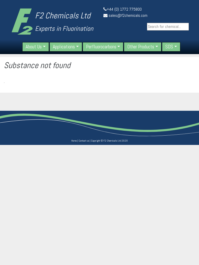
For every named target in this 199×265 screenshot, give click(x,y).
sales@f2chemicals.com (128, 15)
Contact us (84, 140)
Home (74, 140)
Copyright (95, 140)
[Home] (22, 21)
